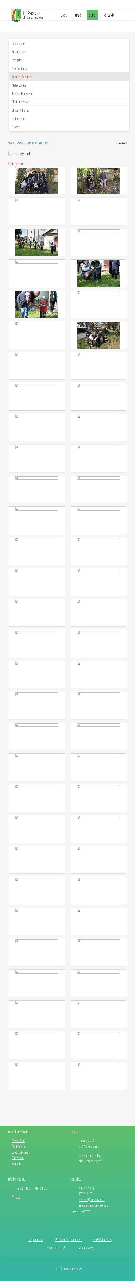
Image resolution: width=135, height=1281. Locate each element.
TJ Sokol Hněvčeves (22, 93)
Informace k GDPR (56, 1247)
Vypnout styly (86, 1247)
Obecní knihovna (20, 110)
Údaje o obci (18, 43)
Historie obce (19, 118)
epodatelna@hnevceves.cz (93, 1205)
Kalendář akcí (19, 51)
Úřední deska (19, 1146)
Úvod (11, 142)
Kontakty (16, 1163)
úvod (64, 15)
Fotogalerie (18, 59)
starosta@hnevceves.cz (91, 1199)
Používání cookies (102, 1239)
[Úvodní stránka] (16, 15)
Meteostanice (19, 85)
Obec (20, 142)
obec (92, 15)
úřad (78, 15)
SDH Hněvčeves (20, 101)
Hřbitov (16, 126)
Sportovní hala (19, 68)
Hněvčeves (31, 13)
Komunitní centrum (22, 76)
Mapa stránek (35, 1239)
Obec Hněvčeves (21, 1152)
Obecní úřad (18, 1140)
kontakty (109, 15)
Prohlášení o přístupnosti (68, 1239)
